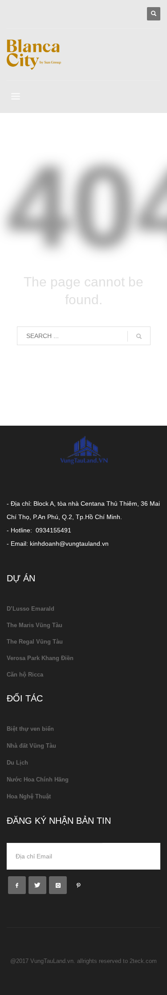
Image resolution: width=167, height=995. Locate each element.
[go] (139, 336)
